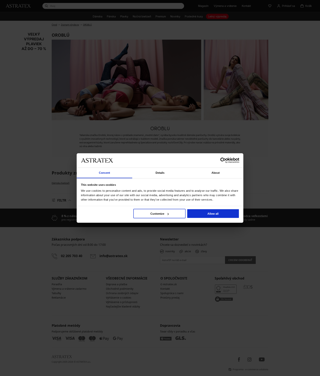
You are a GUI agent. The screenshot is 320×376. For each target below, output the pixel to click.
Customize (157, 213)
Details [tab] (160, 172)
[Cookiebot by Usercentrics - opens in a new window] (223, 160)
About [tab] (215, 172)
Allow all (213, 213)
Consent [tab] (104, 172)
